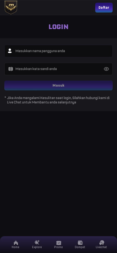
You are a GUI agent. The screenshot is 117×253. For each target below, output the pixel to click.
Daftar (103, 7)
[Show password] (106, 69)
